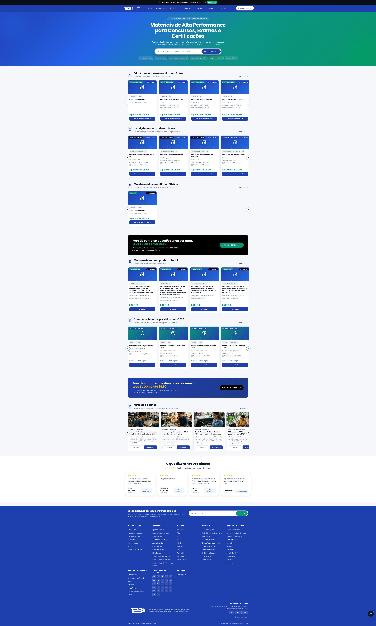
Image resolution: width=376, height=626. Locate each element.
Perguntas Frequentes (135, 533)
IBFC (178, 550)
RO (154, 591)
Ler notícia (136, 447)
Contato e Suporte (134, 536)
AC (154, 577)
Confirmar (241, 513)
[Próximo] (248, 102)
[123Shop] (128, 8)
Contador (230, 543)
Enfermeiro (230, 550)
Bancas (211, 8)
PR (162, 587)
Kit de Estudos (157, 553)
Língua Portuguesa (208, 530)
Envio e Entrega (132, 540)
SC (166, 591)
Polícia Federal (132, 588)
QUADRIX (180, 546)
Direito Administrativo (209, 550)
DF (158, 580)
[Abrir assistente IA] (371, 614)
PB (170, 584)
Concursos (160, 8)
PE (154, 587)
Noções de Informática (209, 540)
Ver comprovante (146, 490)
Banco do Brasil (132, 575)
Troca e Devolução (133, 543)
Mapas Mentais (161, 58)
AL (158, 577)
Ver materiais (142, 365)
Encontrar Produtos (211, 51)
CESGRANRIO (181, 556)
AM (162, 577)
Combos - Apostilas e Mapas (161, 559)
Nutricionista (231, 556)
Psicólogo (230, 563)
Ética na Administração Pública (211, 543)
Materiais (173, 8)
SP (154, 594)
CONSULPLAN (181, 559)
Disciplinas (187, 8)
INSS (129, 581)
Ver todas (242, 408)
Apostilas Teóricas (146, 58)
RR (158, 591)
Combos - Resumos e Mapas (161, 556)
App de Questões (216, 58)
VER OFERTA (212, 2)
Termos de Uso (132, 546)
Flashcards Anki (231, 58)
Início (150, 8)
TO (158, 594)
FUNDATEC (180, 553)
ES (162, 580)
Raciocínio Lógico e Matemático (212, 533)
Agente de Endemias (233, 530)
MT (162, 584)
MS (158, 584)
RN (170, 587)
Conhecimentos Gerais (209, 546)
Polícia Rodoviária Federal (136, 591)
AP (166, 577)
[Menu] (138, 8)
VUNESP (179, 540)
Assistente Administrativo (235, 536)
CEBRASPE (180, 530)
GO (166, 580)
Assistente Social (232, 540)
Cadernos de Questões (198, 58)
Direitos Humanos (207, 556)
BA (171, 577)
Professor (230, 559)
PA (166, 584)
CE (154, 580)
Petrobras (131, 585)
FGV (178, 533)
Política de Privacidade (135, 550)
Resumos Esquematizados (178, 58)
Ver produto (142, 309)
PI (158, 587)
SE (170, 591)
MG (154, 584)
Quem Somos (132, 530)
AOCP (179, 543)
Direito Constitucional (209, 553)
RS (162, 591)
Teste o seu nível (246, 8)
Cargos (199, 8)
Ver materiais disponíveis (142, 118)
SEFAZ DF (131, 594)
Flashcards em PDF (158, 550)
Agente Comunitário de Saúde (236, 533)
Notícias (223, 8)
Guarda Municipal (232, 553)
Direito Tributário (207, 559)
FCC (178, 536)
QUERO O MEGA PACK (230, 245)
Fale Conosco (181, 575)
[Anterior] (128, 102)
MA (171, 580)
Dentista (229, 546)
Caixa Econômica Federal (136, 578)
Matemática (206, 536)
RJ (166, 587)
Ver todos (242, 76)
